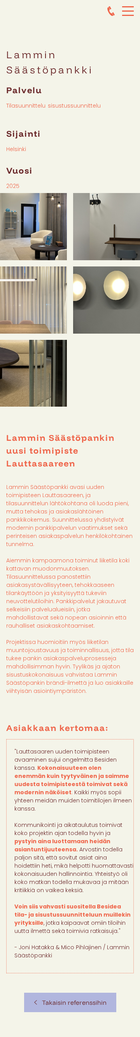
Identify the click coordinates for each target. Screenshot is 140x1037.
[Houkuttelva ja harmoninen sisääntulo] (33, 226)
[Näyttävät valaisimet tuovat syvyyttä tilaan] (106, 300)
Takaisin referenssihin (72, 1002)
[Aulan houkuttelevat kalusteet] (33, 373)
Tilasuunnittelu (26, 106)
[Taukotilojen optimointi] (106, 226)
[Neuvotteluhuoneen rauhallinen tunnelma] (33, 300)
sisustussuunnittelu (74, 106)
